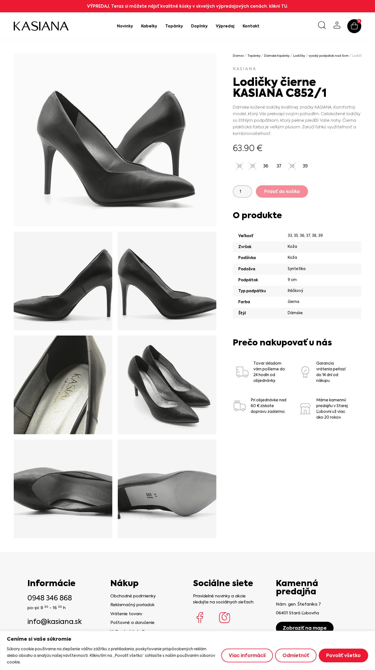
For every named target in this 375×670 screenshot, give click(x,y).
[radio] (265, 166)
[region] (187, 650)
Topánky (174, 26)
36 (302, 235)
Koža (292, 246)
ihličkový (295, 290)
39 (320, 235)
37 (308, 235)
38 (314, 235)
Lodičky (299, 56)
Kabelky (149, 26)
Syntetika (297, 268)
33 (290, 235)
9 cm (292, 279)
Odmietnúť (295, 655)
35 (296, 235)
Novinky (125, 26)
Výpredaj (225, 26)
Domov (238, 56)
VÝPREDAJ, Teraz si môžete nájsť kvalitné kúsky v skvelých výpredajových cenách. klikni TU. (187, 6)
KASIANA (244, 69)
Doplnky (199, 26)
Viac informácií (247, 655)
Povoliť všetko (343, 655)
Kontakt (251, 26)
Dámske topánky (277, 56)
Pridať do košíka (282, 191)
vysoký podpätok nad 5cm (329, 56)
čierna (293, 301)
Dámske (295, 312)
